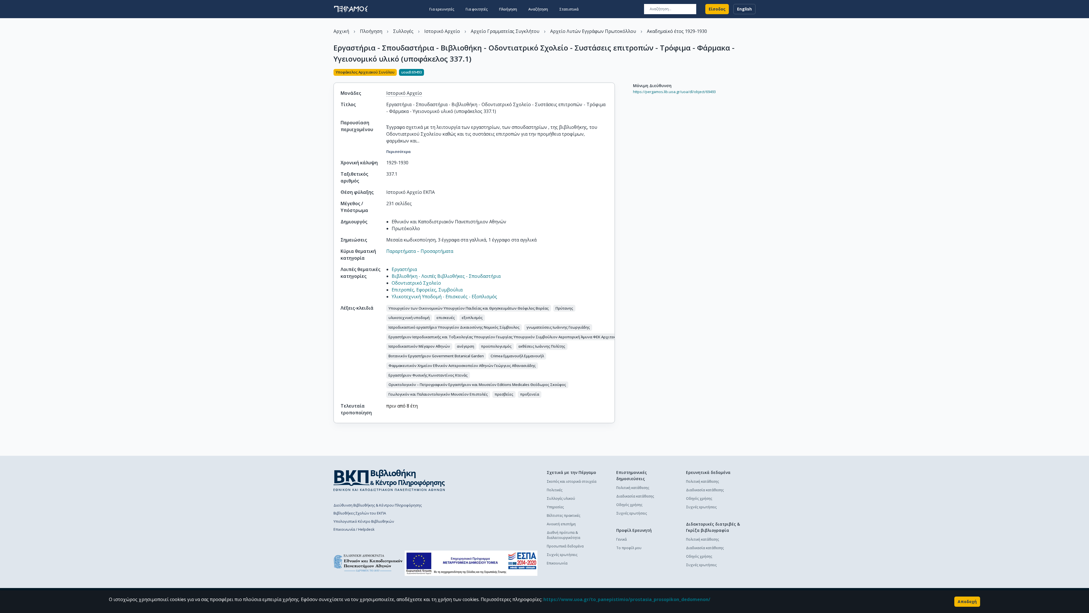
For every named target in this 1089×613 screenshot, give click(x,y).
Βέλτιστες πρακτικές (563, 515)
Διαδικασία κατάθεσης (635, 496)
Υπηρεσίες (555, 507)
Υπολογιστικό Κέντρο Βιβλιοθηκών (364, 521)
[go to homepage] (351, 9)
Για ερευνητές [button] (441, 9)
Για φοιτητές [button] (477, 9)
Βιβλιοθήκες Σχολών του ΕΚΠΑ (360, 513)
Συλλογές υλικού (561, 498)
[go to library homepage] (389, 480)
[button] (468, 308)
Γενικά (621, 539)
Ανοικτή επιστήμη (561, 524)
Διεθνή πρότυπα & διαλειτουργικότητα (563, 535)
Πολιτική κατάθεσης (632, 487)
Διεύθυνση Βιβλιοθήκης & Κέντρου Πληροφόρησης (378, 505)
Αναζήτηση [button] (538, 9)
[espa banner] (471, 563)
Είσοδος (717, 9)
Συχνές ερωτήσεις (562, 554)
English (744, 9)
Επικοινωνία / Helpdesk (354, 529)
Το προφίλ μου (628, 547)
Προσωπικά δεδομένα (565, 546)
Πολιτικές (554, 490)
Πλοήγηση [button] (508, 9)
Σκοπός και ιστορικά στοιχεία (571, 481)
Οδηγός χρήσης (629, 504)
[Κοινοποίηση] (612, 73)
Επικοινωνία (557, 563)
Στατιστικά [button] (569, 9)
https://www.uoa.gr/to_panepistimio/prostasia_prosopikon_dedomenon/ (626, 599)
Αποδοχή (967, 601)
